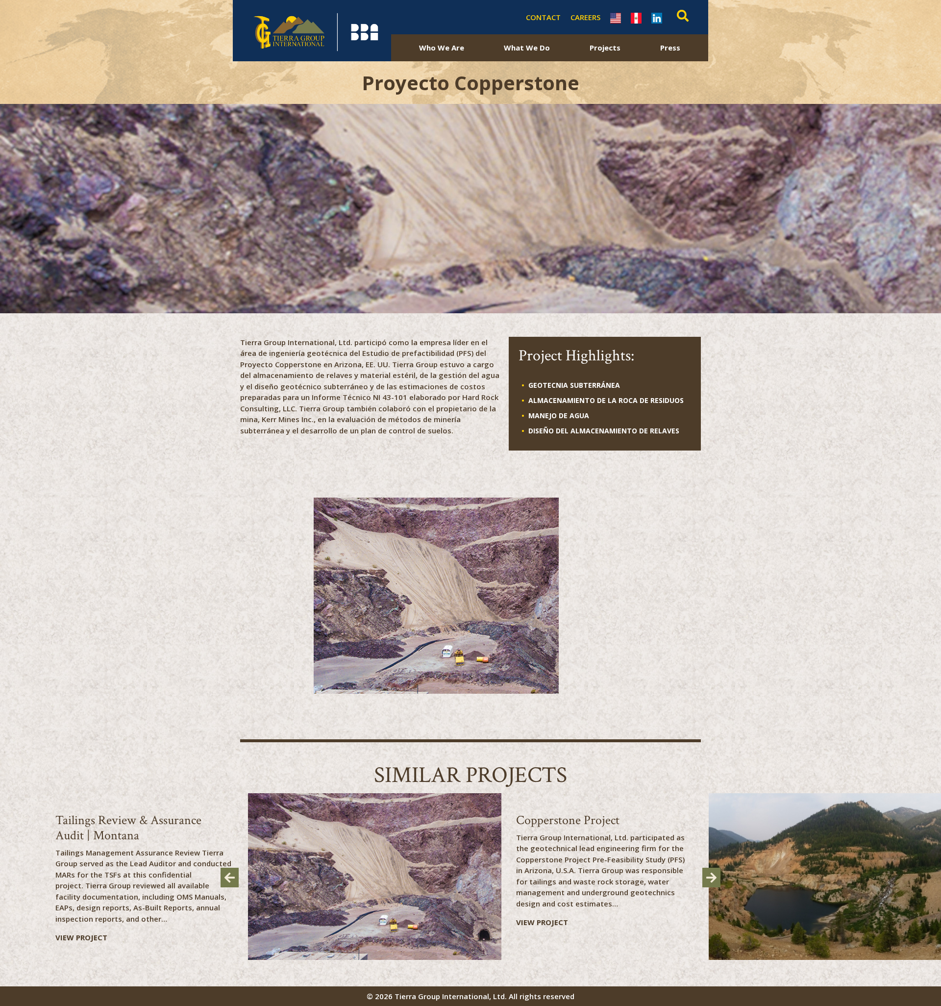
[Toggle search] (680, 17)
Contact (543, 17)
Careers (585, 17)
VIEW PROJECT (81, 937)
